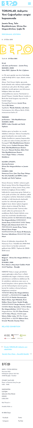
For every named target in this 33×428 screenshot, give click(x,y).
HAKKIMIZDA (6, 389)
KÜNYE (4, 396)
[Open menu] (29, 3)
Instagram (6, 421)
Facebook (5, 417)
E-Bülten (5, 398)
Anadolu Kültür (6, 406)
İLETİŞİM (4, 391)
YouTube (20, 421)
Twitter (20, 417)
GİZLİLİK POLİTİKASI (8, 394)
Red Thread (5, 402)
